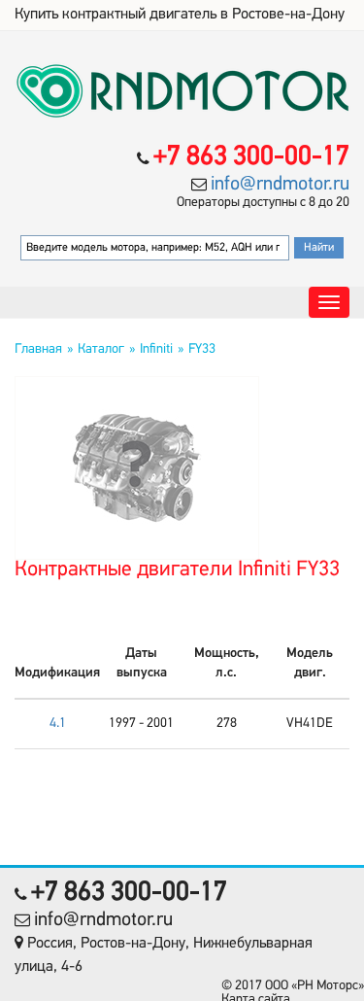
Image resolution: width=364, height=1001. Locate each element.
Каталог (101, 349)
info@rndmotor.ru (280, 184)
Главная (38, 349)
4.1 (58, 723)
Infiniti (156, 349)
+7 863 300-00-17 (251, 157)
